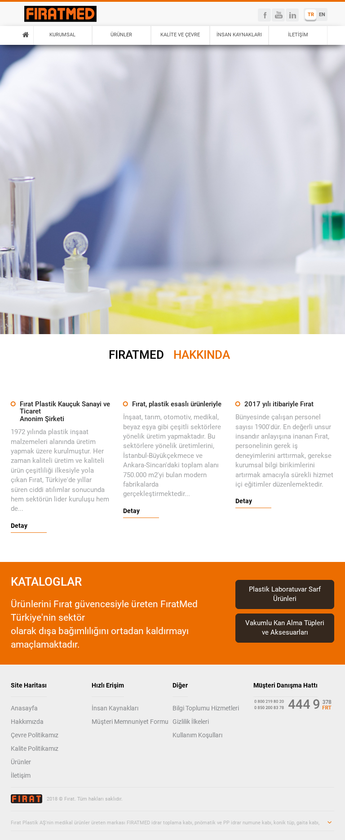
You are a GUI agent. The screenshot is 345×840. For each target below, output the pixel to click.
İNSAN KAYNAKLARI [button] (239, 35)
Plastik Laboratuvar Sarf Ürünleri (285, 594)
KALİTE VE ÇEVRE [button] (180, 35)
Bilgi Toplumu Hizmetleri (205, 708)
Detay (19, 525)
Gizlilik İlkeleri (190, 721)
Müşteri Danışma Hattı (285, 685)
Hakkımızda (27, 721)
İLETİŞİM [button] (298, 35)
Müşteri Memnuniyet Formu (130, 721)
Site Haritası (29, 685)
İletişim (21, 775)
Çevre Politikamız (34, 735)
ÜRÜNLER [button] (121, 35)
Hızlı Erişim (108, 685)
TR (311, 14)
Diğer (180, 685)
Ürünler (21, 762)
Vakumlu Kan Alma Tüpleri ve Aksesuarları (284, 627)
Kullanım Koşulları (197, 735)
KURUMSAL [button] (62, 35)
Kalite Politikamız (34, 748)
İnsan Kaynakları (115, 708)
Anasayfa (24, 708)
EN (322, 14)
